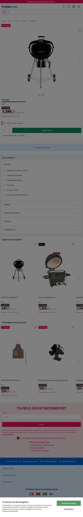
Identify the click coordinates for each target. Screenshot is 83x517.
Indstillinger (69, 509)
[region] (41, 507)
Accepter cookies (69, 503)
